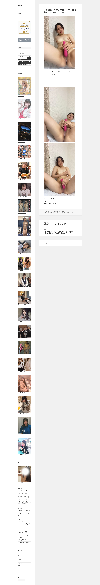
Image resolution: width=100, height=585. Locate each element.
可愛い (66, 211)
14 (26, 61)
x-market (20, 553)
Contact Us (58, 243)
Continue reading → (22, 457)
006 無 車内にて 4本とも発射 (24, 515)
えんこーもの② (21, 521)
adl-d (19, 565)
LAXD (63, 211)
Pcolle (19, 557)
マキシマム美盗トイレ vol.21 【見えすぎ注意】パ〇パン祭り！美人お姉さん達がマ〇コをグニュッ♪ (24, 524)
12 (22, 61)
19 (22, 63)
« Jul (20, 68)
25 (20, 64)
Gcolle (19, 561)
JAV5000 (20, 5)
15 (27, 61)
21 (26, 63)
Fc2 (18, 555)
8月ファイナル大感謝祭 (22, 527)
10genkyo (20, 563)
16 (29, 61)
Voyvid (19, 567)
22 (27, 63)
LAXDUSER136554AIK (48, 212)
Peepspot (19, 569)
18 (20, 63)
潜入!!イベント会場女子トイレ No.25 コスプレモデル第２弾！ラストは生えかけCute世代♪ (24, 498)
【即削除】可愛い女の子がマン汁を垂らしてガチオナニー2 (63, 212)
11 (20, 61)
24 (18, 64)
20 (24, 63)
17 (18, 63)
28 (26, 64)
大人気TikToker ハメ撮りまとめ (24, 513)
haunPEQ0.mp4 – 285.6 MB (50, 203)
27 (24, 64)
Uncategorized (21, 571)
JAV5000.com (55, 211)
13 (24, 61)
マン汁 (72, 211)
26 (22, 64)
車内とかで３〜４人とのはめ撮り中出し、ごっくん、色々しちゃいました (24, 544)
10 (18, 61)
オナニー (69, 211)
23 (29, 63)
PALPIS (19, 559)
